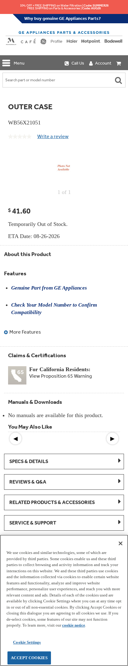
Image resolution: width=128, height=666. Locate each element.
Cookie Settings (27, 642)
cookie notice (73, 625)
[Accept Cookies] (120, 543)
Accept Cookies (29, 657)
